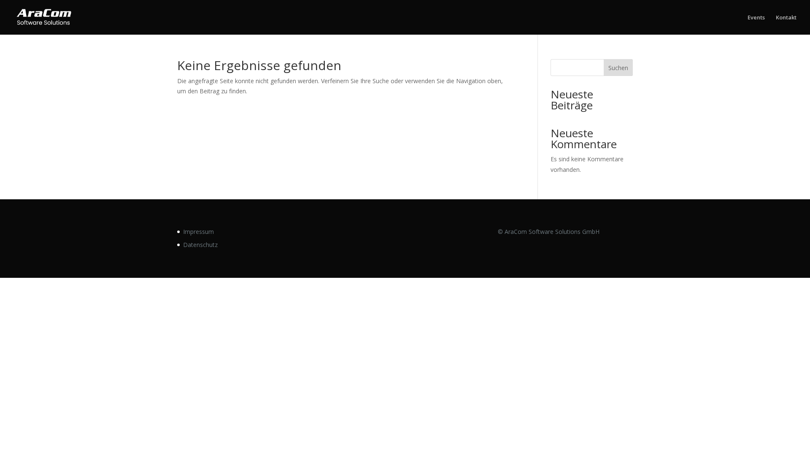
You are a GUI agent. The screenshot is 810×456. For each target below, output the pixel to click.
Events (756, 17)
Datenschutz (200, 245)
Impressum (198, 232)
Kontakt (786, 17)
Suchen (618, 68)
